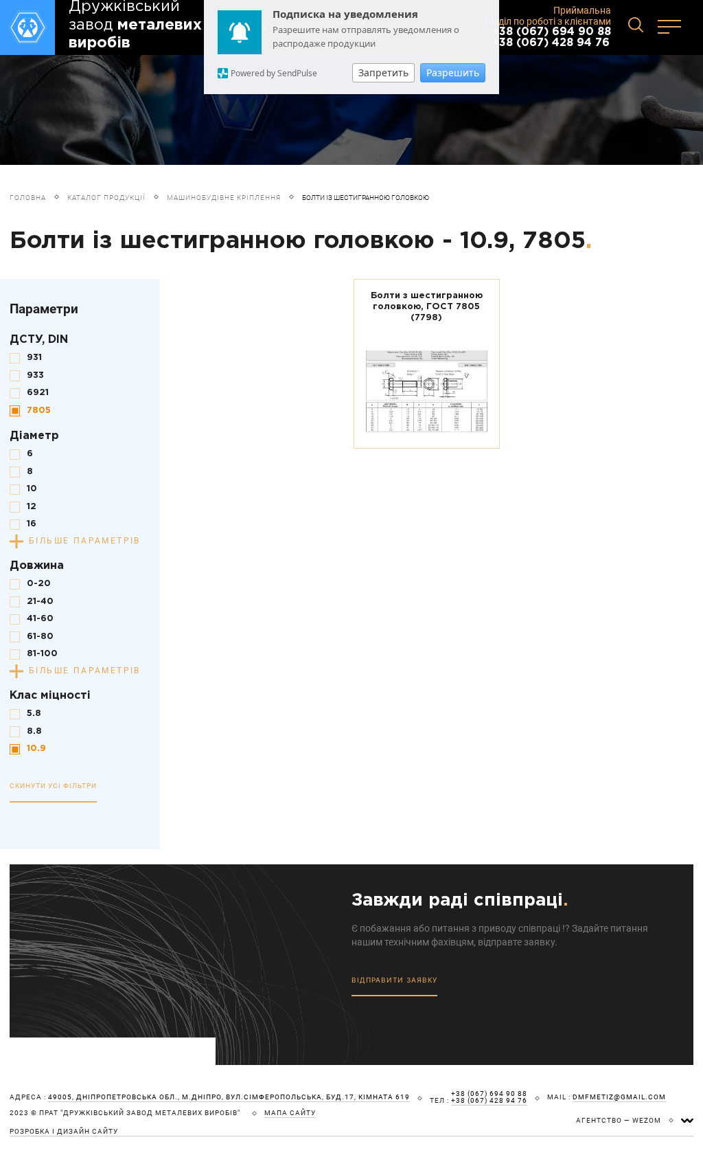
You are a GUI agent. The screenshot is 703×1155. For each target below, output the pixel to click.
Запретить (383, 72)
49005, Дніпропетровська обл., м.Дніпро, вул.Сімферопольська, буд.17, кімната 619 (229, 1097)
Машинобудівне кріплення (224, 197)
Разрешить (452, 72)
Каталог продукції (106, 197)
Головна (28, 197)
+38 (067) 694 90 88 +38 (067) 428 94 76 (551, 37)
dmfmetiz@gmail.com (619, 1097)
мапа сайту (290, 1113)
